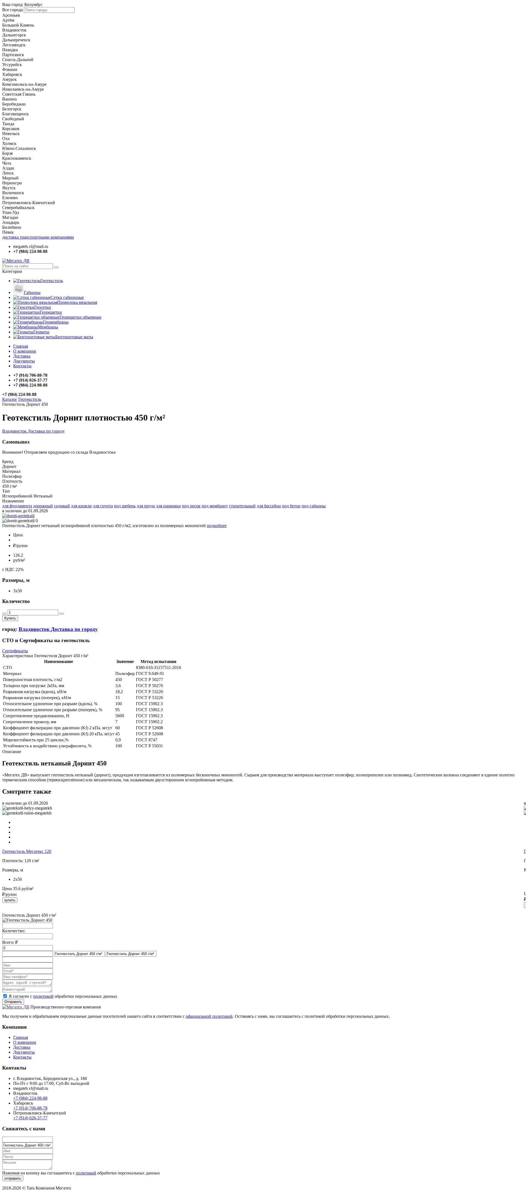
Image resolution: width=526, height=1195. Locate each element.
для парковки (168, 506)
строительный (242, 506)
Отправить (13, 1002)
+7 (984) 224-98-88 (30, 1098)
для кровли (81, 506)
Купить (10, 618)
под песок (191, 506)
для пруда (146, 506)
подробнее (217, 525)
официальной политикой (209, 1016)
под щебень (125, 506)
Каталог (9, 399)
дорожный (43, 506)
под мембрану (215, 506)
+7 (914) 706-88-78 (30, 1108)
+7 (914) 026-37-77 (30, 1118)
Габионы (32, 292)
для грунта (103, 506)
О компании (24, 351)
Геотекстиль (51, 280)
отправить (12, 1178)
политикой (43, 996)
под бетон (291, 506)
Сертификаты (15, 650)
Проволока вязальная (77, 302)
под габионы (314, 506)
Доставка (21, 356)
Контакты (22, 366)
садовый (62, 506)
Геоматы (41, 332)
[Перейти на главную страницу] (15, 260)
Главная (20, 346)
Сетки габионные (67, 297)
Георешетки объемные (80, 317)
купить (9, 900)
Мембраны (48, 327)
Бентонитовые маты (74, 337)
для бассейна (269, 506)
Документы (24, 361)
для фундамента (17, 506)
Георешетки (51, 312)
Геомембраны (55, 322)
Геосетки (42, 307)
